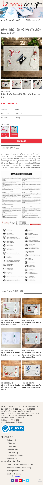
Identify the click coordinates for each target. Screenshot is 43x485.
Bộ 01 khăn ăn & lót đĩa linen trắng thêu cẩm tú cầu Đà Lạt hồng (31, 355)
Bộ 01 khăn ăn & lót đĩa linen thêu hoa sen (10, 323)
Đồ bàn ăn (20, 20)
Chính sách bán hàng (11, 461)
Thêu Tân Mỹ (9, 20)
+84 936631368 (13, 420)
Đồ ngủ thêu (11, 446)
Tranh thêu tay (12, 452)
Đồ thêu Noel (12, 459)
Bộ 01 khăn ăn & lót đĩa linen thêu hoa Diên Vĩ (31, 386)
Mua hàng (21, 141)
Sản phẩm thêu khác (15, 456)
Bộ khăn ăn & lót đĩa (32, 20)
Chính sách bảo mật (14, 474)
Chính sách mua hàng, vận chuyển (20, 464)
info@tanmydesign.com (15, 422)
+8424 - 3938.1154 (17, 418)
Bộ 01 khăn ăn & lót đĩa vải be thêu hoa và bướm (10, 387)
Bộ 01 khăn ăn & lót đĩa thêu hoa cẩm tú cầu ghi (10, 354)
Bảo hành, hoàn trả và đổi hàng (19, 467)
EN (38, 3)
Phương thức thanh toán (16, 471)
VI (41, 3)
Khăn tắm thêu (12, 449)
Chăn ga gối (11, 440)
